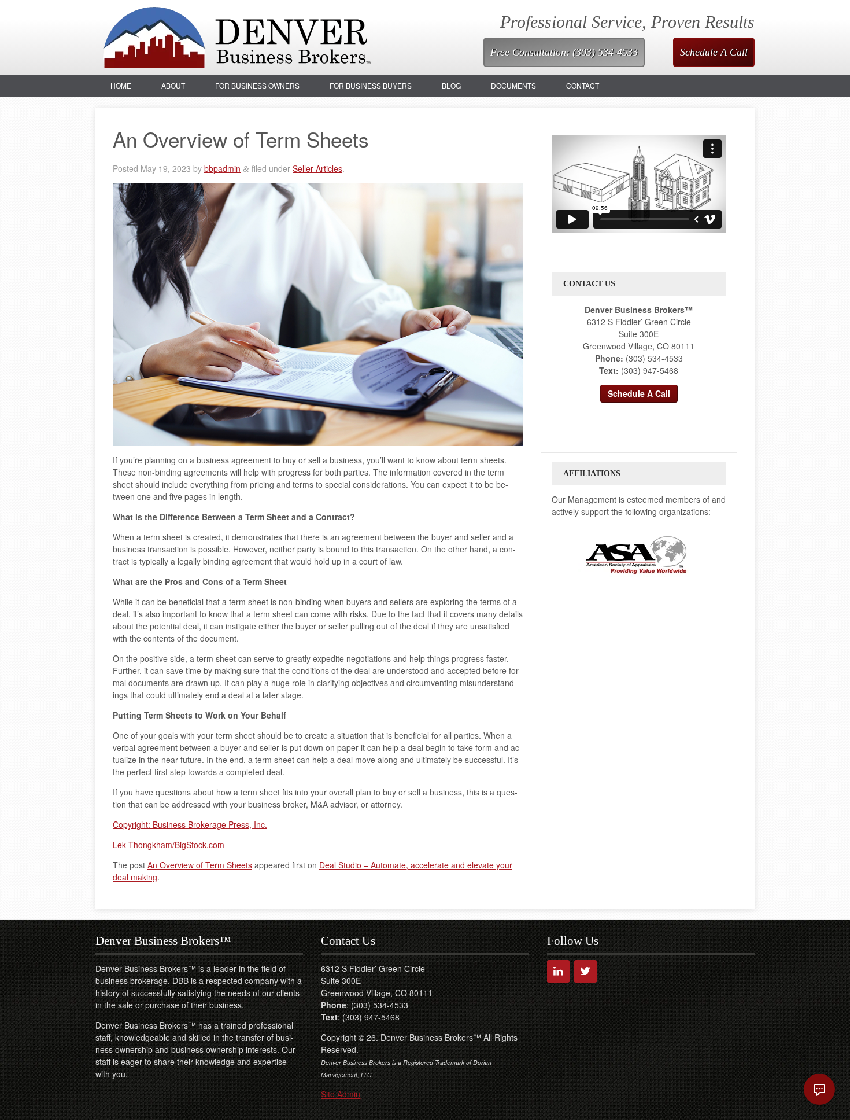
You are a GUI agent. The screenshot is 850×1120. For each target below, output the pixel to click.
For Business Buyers (371, 85)
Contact (582, 85)
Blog (451, 85)
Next (705, 555)
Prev (567, 555)
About (173, 85)
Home (120, 85)
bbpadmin (222, 168)
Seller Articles (317, 168)
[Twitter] (585, 971)
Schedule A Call (714, 52)
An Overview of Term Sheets (199, 865)
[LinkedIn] (558, 971)
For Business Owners (257, 85)
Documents (513, 85)
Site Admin (340, 1094)
